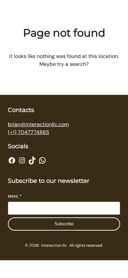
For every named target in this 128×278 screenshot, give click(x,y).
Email (14, 196)
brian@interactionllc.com (38, 124)
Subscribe (64, 223)
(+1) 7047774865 (28, 132)
